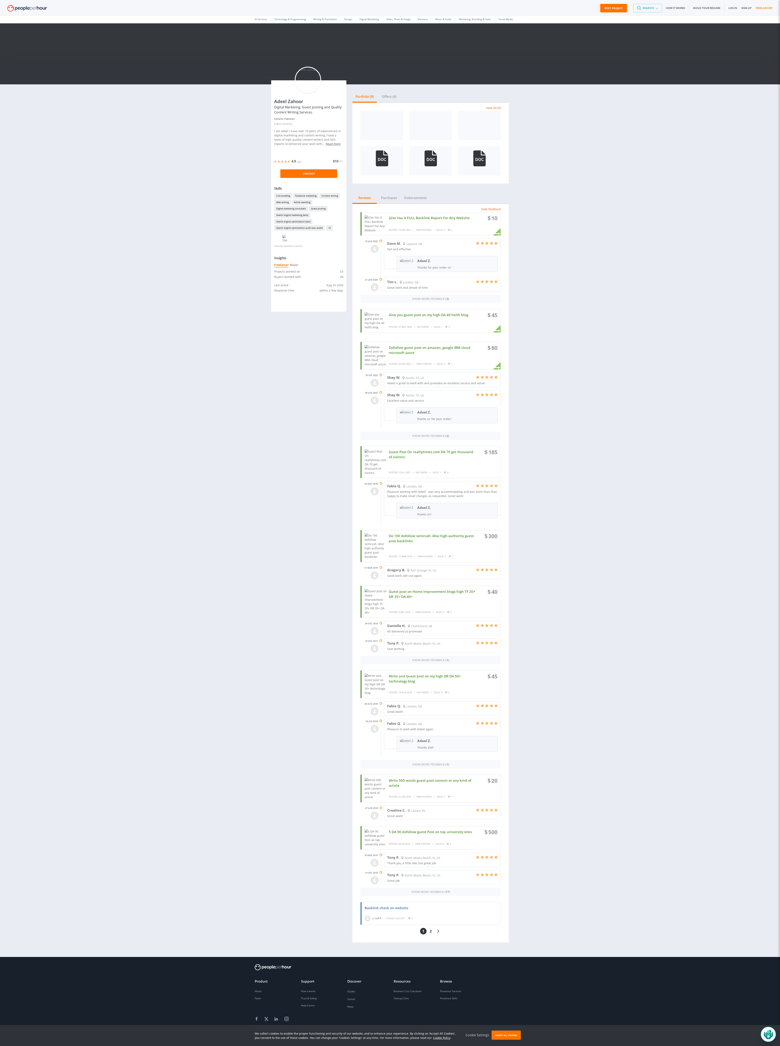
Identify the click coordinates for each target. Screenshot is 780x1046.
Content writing (330, 195)
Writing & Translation (325, 19)
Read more (333, 144)
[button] (647, 8)
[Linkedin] (277, 1019)
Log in (732, 8)
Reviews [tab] (364, 198)
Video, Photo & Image (398, 19)
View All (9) (493, 108)
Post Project (613, 8)
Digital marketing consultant (291, 208)
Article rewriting (302, 202)
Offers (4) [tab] (389, 96)
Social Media (505, 19)
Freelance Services (450, 991)
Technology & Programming (290, 19)
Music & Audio (443, 19)
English (278, 123)
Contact (309, 173)
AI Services (261, 19)
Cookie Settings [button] (477, 1035)
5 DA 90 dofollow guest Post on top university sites (430, 831)
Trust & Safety (309, 998)
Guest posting (318, 208)
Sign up (746, 8)
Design (348, 19)
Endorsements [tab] (415, 198)
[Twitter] (267, 1019)
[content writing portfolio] (382, 160)
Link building (283, 195)
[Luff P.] (368, 918)
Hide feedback (491, 209)
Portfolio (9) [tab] (364, 96)
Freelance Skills (448, 998)
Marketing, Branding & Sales (475, 19)
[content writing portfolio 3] (479, 160)
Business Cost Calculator (408, 991)
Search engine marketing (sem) (292, 215)
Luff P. (378, 918)
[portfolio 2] (430, 160)
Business (423, 19)
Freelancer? (764, 8)
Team (258, 998)
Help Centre (308, 1005)
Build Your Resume (706, 8)
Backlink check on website (386, 908)
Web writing (282, 202)
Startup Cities (401, 998)
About (258, 991)
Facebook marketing (305, 195)
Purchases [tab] (389, 198)
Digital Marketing (369, 19)
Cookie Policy (442, 1038)
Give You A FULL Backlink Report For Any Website (429, 218)
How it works (675, 8)
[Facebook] (257, 1019)
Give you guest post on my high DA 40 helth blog (428, 314)
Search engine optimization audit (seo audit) (299, 227)
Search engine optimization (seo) (293, 221)
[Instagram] (286, 1019)
